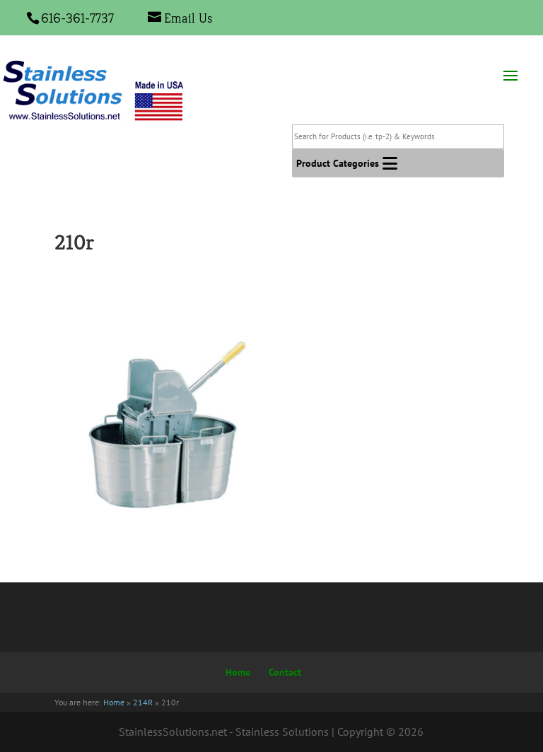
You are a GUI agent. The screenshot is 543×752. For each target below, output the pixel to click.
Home (238, 672)
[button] (337, 163)
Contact (285, 672)
